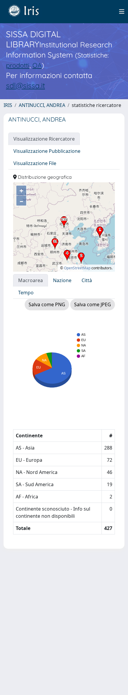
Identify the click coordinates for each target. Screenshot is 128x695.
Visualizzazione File (34, 163)
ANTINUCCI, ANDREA (42, 105)
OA (37, 65)
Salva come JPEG (92, 304)
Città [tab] (87, 280)
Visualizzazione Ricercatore (44, 139)
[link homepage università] (28, 12)
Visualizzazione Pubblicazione (46, 151)
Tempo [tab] (26, 292)
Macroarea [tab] (30, 280)
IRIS (8, 105)
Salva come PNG (47, 304)
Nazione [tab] (62, 280)
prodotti (17, 65)
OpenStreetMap (77, 267)
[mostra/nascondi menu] (121, 12)
